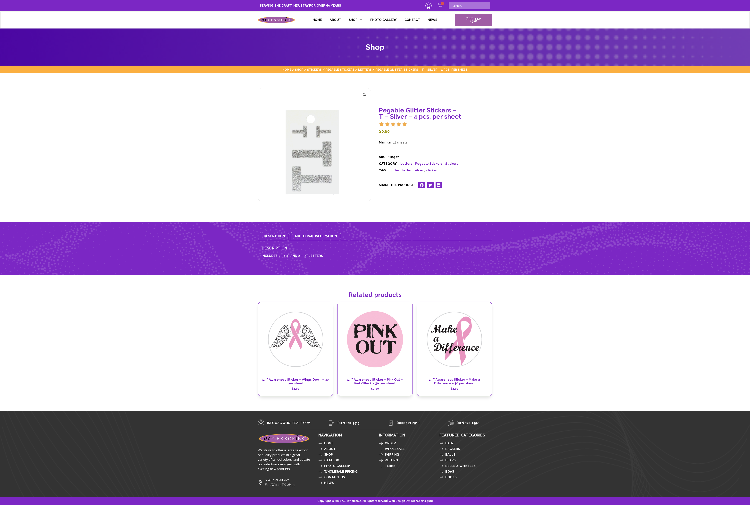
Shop (353, 20)
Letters (365, 69)
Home (317, 20)
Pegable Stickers (339, 69)
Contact (412, 20)
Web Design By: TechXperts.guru (411, 500)
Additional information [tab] (316, 236)
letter (407, 170)
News (432, 20)
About (335, 20)
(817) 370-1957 (468, 423)
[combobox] (469, 5)
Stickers (314, 69)
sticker (431, 170)
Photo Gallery (383, 20)
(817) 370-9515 (349, 423)
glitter (394, 170)
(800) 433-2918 (408, 423)
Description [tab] (274, 236)
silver (418, 170)
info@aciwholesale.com (288, 423)
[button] (364, 94)
